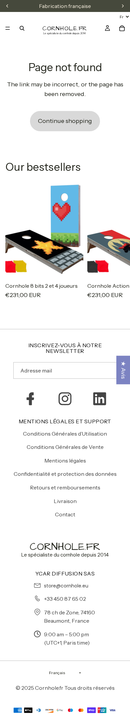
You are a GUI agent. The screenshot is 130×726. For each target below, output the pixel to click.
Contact (65, 514)
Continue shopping (65, 121)
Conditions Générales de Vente (65, 447)
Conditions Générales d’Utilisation (65, 433)
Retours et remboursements (65, 487)
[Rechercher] (22, 28)
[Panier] (122, 28)
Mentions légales (65, 460)
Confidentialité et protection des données (65, 473)
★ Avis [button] (123, 370)
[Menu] (7, 28)
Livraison (65, 501)
